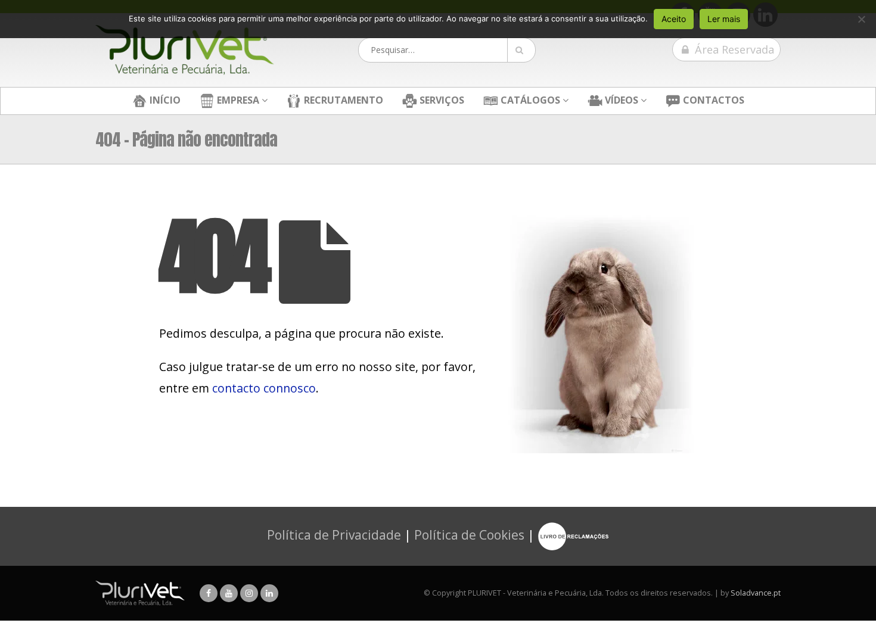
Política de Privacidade (334, 535)
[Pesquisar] (521, 50)
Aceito (673, 19)
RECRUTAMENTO (342, 100)
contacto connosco (264, 388)
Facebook (209, 593)
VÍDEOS (620, 100)
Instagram (249, 593)
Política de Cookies (469, 535)
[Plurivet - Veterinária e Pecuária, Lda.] (184, 50)
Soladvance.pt (756, 593)
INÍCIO (164, 100)
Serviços (440, 100)
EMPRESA (237, 100)
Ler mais (723, 19)
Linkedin (269, 593)
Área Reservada (733, 49)
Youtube (229, 593)
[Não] (861, 19)
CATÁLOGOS (529, 100)
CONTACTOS (712, 100)
